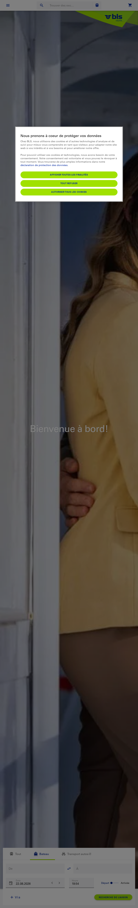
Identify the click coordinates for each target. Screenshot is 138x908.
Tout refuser (69, 183)
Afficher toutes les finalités (69, 174)
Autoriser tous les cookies (69, 191)
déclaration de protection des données (44, 165)
